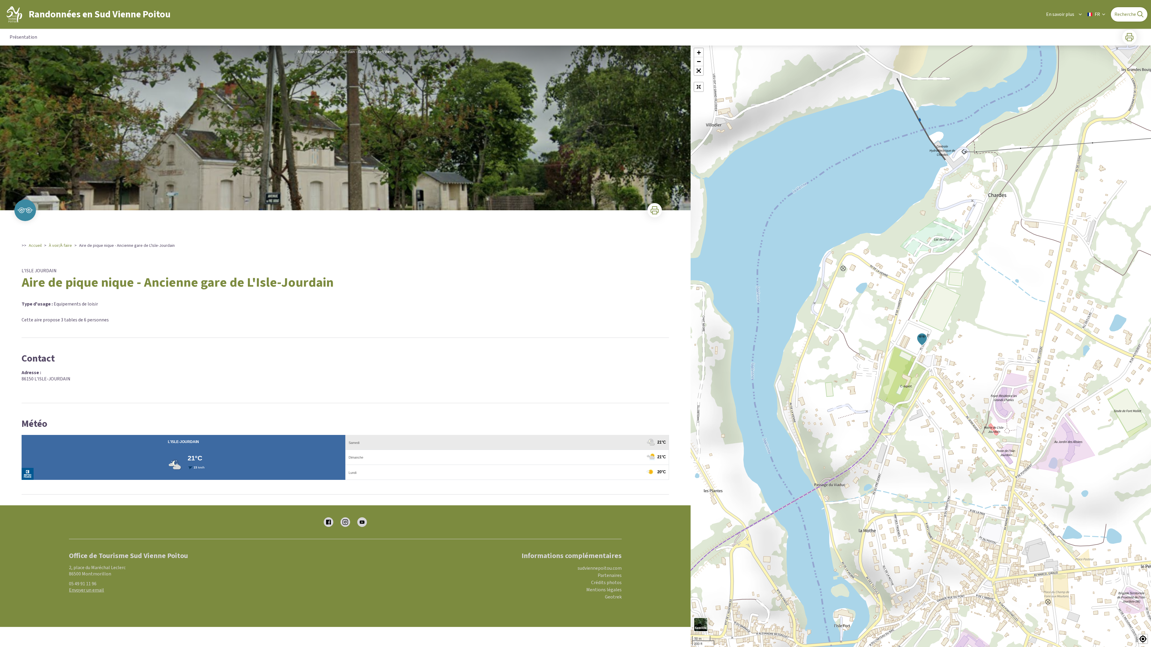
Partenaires (610, 575)
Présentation (23, 37)
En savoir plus (1060, 14)
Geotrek (613, 597)
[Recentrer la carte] (698, 86)
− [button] (699, 61)
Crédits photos (606, 582)
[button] (698, 70)
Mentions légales (604, 589)
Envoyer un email (86, 590)
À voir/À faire (60, 246)
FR (1097, 14)
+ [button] (699, 52)
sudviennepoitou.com (600, 568)
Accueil (35, 246)
